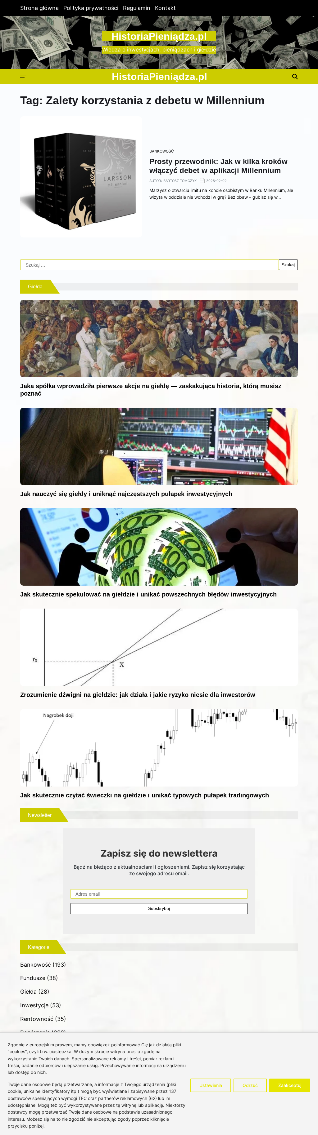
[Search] (295, 76)
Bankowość (161, 151)
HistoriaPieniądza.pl (159, 36)
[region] (159, 1083)
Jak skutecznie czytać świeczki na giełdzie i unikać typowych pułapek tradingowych (144, 795)
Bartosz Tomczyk (180, 181)
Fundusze (32, 978)
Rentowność (36, 1019)
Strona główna (39, 8)
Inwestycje (34, 1005)
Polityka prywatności (90, 8)
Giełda (28, 991)
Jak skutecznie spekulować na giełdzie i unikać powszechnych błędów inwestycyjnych (148, 594)
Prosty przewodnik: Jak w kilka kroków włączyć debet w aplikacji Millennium (218, 166)
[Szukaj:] (149, 264)
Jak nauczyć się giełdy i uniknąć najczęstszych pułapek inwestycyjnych (126, 493)
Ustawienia (210, 1085)
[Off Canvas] (23, 77)
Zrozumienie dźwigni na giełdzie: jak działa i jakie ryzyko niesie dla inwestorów (137, 694)
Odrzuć (250, 1085)
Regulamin (136, 8)
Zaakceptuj (289, 1085)
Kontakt (165, 8)
